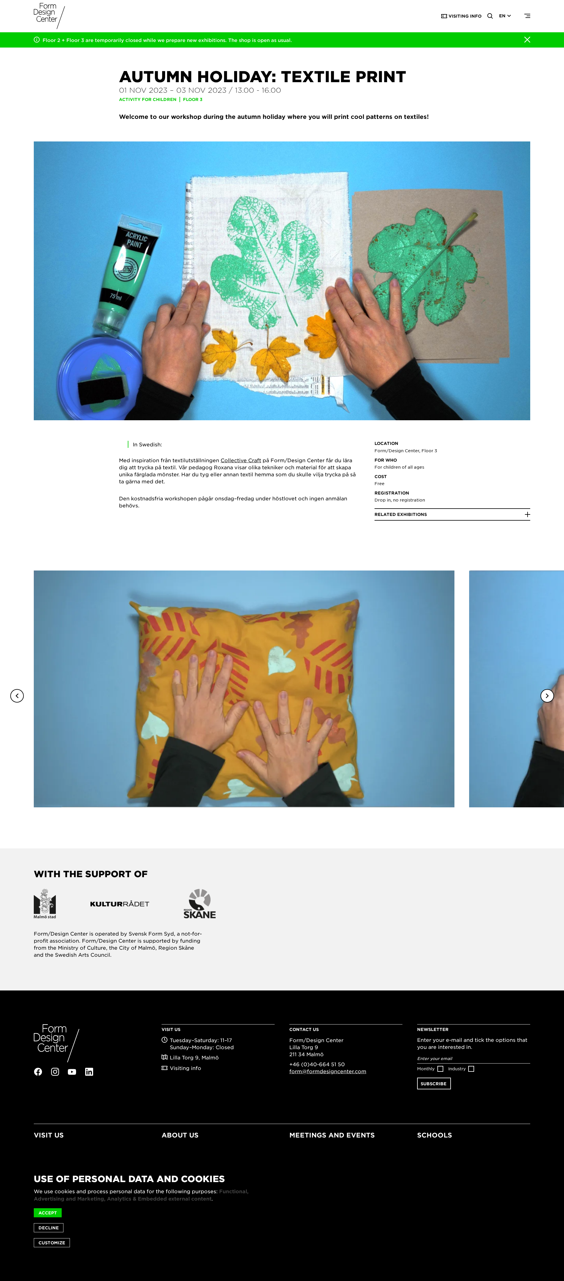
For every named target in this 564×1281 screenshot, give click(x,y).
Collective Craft (241, 460)
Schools (434, 1135)
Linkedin (89, 1072)
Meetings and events (332, 1135)
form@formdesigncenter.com (327, 1071)
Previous (17, 696)
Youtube (72, 1072)
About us (180, 1135)
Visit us (49, 1135)
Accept (47, 1212)
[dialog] (282, 1210)
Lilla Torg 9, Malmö (194, 1057)
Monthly (426, 1068)
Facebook (38, 1072)
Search (490, 16)
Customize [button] (51, 1242)
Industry (457, 1068)
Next (547, 696)
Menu (527, 16)
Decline (48, 1227)
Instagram (55, 1072)
